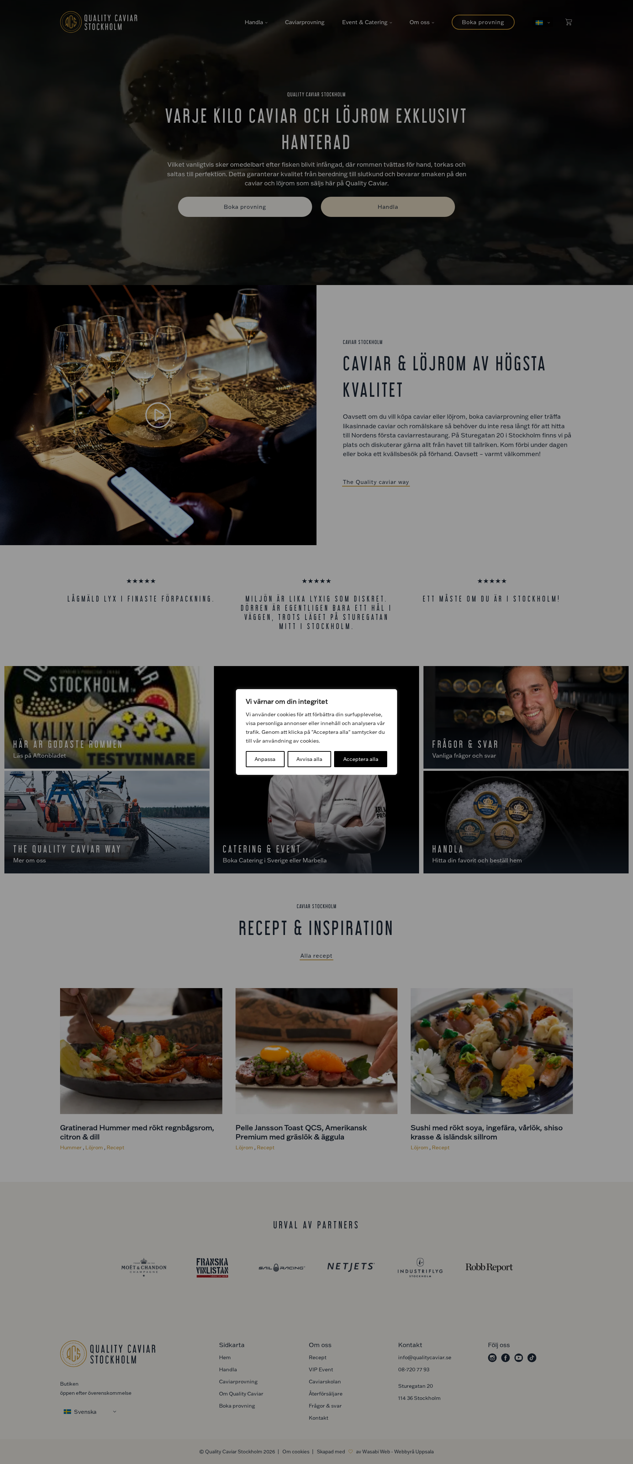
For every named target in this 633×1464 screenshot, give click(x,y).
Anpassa (265, 758)
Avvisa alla (309, 758)
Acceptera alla (360, 758)
